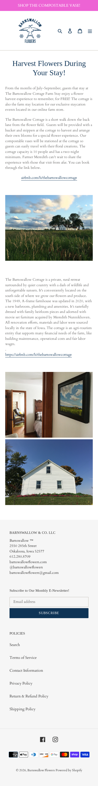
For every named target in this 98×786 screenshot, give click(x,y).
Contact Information (26, 670)
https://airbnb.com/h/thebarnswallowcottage (38, 354)
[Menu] (90, 30)
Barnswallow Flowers (41, 770)
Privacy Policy (21, 683)
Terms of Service (23, 657)
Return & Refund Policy (29, 696)
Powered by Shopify (69, 770)
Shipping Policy (22, 709)
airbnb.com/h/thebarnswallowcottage (49, 177)
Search (15, 644)
